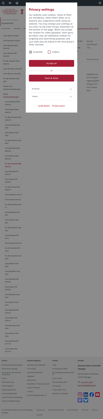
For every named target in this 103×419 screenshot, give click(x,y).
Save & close (51, 78)
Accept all (51, 63)
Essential (38, 52)
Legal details (44, 105)
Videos (55, 52)
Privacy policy (58, 105)
